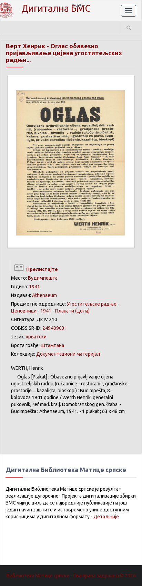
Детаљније (106, 516)
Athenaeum (44, 295)
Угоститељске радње (91, 304)
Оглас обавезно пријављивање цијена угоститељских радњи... (64, 52)
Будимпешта (43, 278)
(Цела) (82, 311)
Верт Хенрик (25, 45)
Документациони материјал (68, 354)
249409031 (54, 328)
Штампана (52, 345)
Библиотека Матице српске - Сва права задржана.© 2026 (71, 575)
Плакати (64, 311)
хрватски (36, 336)
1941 (34, 286)
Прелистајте (41, 269)
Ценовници (24, 311)
